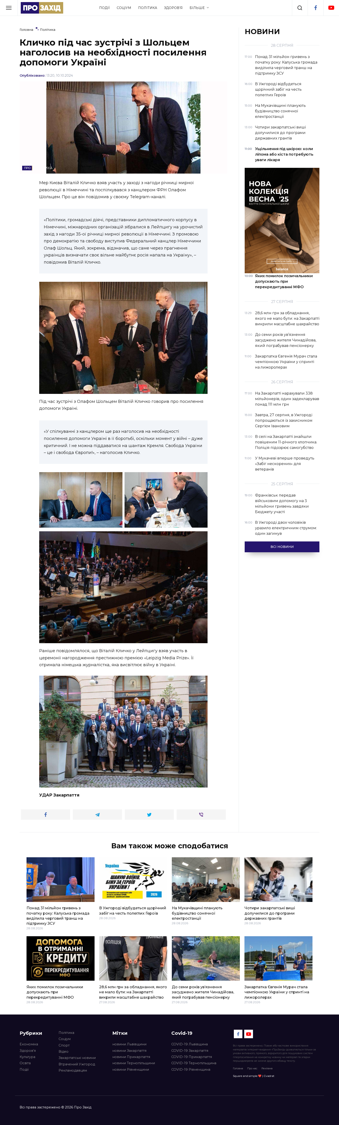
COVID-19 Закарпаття (189, 1051)
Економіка (29, 1044)
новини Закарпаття (129, 1051)
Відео (63, 1051)
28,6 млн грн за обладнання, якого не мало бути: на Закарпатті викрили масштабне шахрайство (133, 992)
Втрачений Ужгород (77, 1064)
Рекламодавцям (73, 1070)
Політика (147, 8)
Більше (197, 8)
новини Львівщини (129, 1044)
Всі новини (282, 547)
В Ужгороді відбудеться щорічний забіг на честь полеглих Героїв (132, 910)
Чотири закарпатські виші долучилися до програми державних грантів (269, 913)
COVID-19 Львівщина (189, 1044)
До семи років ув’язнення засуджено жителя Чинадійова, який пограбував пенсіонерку (203, 992)
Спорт (64, 1045)
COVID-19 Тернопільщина (193, 1063)
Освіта (25, 1063)
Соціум (124, 8)
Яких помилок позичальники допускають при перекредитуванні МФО (55, 992)
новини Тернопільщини (133, 1063)
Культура (27, 1057)
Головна (238, 1068)
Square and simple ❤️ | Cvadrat (253, 1076)
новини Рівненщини (130, 1069)
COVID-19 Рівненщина (190, 1069)
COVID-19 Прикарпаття (191, 1057)
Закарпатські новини (77, 1058)
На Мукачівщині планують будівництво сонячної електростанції (197, 913)
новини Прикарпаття (131, 1057)
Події (104, 8)
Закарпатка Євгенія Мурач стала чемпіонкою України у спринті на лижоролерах (276, 992)
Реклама (267, 1068)
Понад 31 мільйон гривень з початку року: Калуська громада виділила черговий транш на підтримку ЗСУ (58, 916)
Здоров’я (173, 8)
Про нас (252, 1068)
